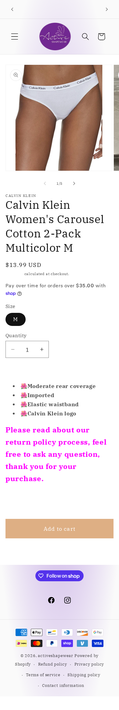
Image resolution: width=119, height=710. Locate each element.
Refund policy (52, 664)
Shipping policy (83, 674)
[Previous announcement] (12, 9)
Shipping (14, 273)
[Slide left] (45, 183)
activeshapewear (55, 655)
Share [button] (21, 501)
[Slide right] (74, 183)
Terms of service (43, 674)
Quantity (16, 335)
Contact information (63, 685)
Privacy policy (89, 664)
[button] (15, 37)
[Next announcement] (107, 9)
